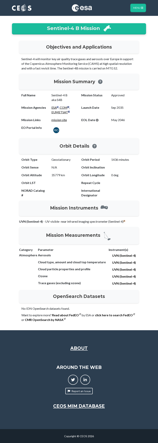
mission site (59, 120)
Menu (137, 7)
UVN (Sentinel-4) (124, 255)
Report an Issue (81, 391)
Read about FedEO (65, 315)
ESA (54, 107)
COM (63, 107)
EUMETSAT (59, 112)
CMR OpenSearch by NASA (44, 320)
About (79, 348)
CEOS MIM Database (79, 406)
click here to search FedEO (114, 315)
